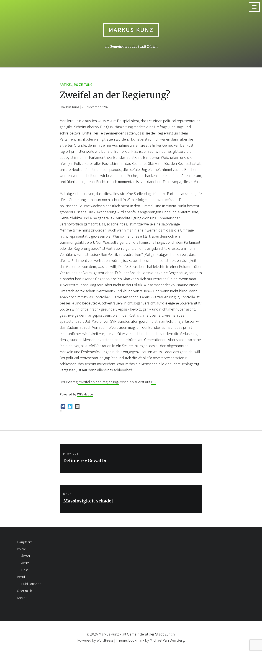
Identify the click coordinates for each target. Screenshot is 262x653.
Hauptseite (25, 542)
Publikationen (31, 583)
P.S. (153, 381)
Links (25, 570)
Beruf (21, 577)
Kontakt (23, 597)
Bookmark (136, 640)
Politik (21, 549)
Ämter (25, 556)
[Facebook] (63, 407)
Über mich (24, 590)
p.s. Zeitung (83, 84)
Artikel (66, 84)
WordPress (105, 640)
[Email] (77, 407)
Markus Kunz (131, 30)
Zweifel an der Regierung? (98, 381)
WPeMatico (85, 394)
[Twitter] (70, 407)
